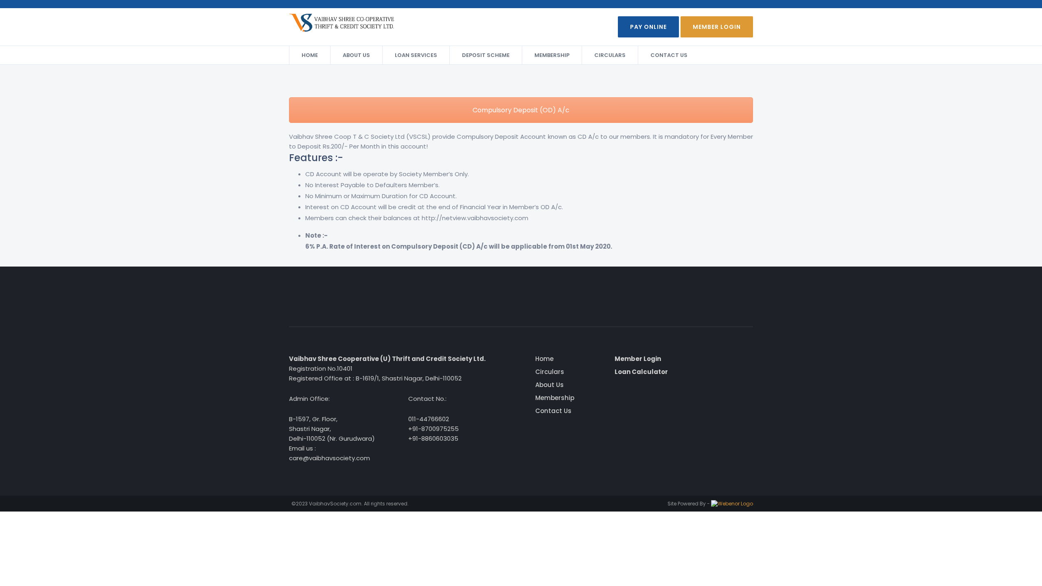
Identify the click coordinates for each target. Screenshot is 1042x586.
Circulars (610, 55)
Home (310, 55)
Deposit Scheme (486, 55)
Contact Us (553, 411)
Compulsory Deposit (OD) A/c (521, 110)
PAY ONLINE (648, 27)
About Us (549, 384)
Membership (551, 55)
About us (356, 55)
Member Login (717, 27)
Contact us (668, 55)
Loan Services (416, 55)
